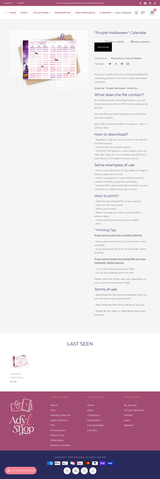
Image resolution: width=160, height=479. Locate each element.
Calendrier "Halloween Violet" (16, 377)
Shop (90, 410)
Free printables (133, 58)
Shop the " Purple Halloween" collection (116, 88)
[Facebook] (140, 3)
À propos (92, 430)
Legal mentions (58, 420)
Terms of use (57, 435)
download (103, 47)
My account (130, 405)
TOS (52, 425)
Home (90, 405)
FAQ (52, 410)
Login (118, 12)
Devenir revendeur (60, 445)
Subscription (94, 420)
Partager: (99, 63)
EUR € (21, 3)
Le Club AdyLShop (134, 410)
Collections (93, 415)
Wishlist (128, 415)
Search (54, 405)
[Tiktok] (155, 3)
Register (127, 12)
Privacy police (58, 430)
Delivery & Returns (60, 415)
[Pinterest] (145, 3)
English (8, 3)
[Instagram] (150, 3)
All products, (118, 58)
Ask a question (141, 41)
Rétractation (57, 440)
